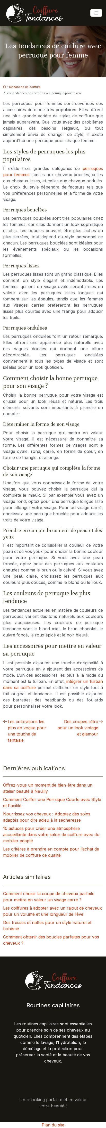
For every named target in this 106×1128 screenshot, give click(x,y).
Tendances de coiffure (24, 87)
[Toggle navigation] (96, 13)
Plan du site (53, 1124)
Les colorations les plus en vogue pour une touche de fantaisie (27, 731)
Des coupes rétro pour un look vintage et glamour (77, 728)
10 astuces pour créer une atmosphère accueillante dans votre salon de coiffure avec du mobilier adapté (51, 834)
